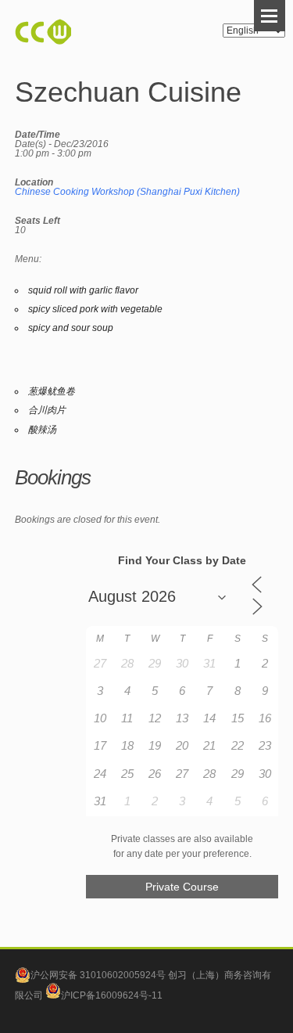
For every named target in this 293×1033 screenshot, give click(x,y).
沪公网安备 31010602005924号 (98, 975)
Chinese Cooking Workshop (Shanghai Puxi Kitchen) (127, 191)
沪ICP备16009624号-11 (112, 995)
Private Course (182, 886)
